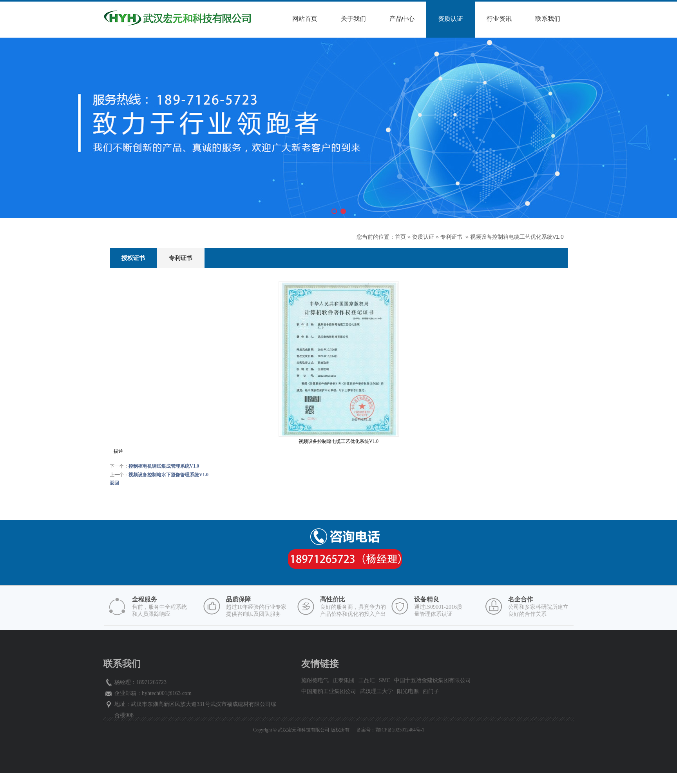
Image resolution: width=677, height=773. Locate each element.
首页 (400, 237)
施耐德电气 (315, 680)
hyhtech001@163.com (167, 693)
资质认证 (423, 237)
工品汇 (366, 680)
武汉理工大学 (376, 691)
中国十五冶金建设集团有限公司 (432, 680)
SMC (384, 680)
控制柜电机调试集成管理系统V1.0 (164, 466)
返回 (114, 483)
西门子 (431, 691)
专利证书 (451, 237)
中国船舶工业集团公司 (328, 691)
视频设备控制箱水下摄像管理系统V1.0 (168, 474)
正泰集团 (344, 680)
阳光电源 (408, 691)
